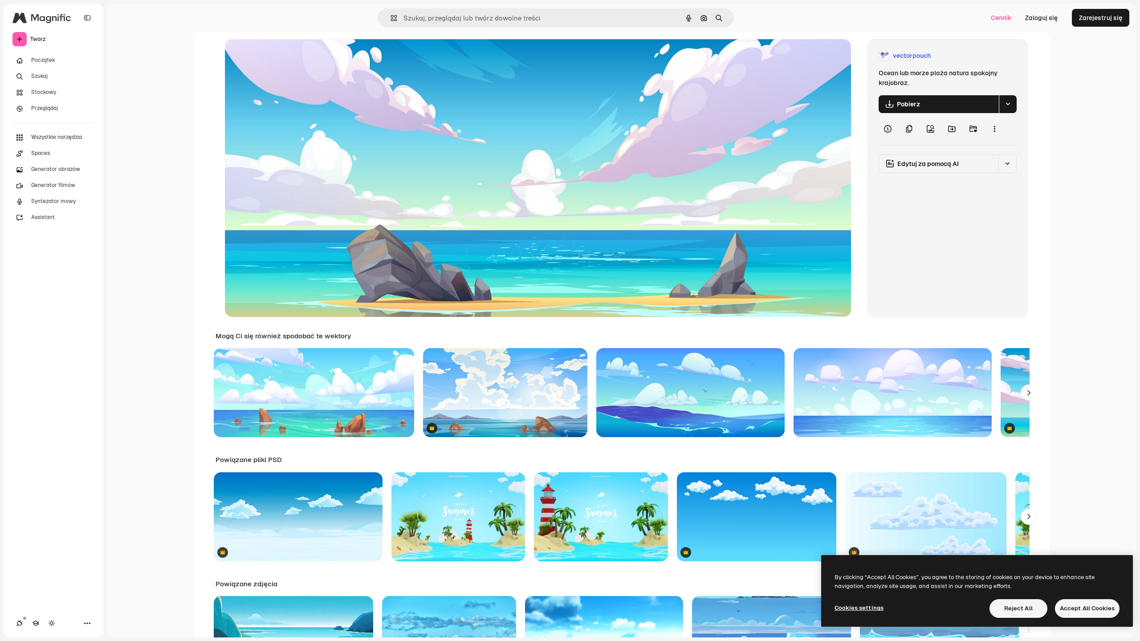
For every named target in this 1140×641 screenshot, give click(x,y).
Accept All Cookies (1087, 608)
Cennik (1001, 18)
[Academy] (35, 623)
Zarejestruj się (1100, 18)
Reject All (1018, 608)
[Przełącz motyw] (52, 623)
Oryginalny (286, 56)
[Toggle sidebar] (87, 18)
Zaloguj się (1041, 18)
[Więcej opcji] (994, 129)
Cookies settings (859, 608)
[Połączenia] (19, 623)
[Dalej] (1029, 392)
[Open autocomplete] (390, 18)
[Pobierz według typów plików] (1008, 104)
